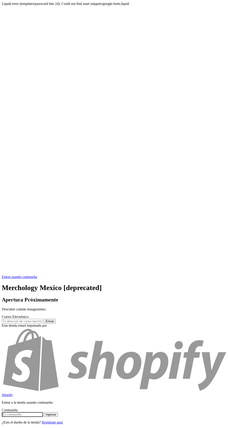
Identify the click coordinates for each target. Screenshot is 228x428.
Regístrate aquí (52, 422)
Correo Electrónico (15, 317)
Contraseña (10, 410)
